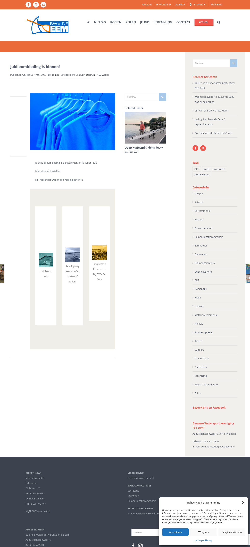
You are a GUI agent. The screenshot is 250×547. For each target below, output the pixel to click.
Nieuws (199, 323)
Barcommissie (203, 210)
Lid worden (32, 483)
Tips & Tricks (202, 358)
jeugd (206, 169)
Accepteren (175, 532)
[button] (243, 502)
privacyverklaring (203, 540)
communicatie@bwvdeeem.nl (218, 446)
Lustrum (91, 74)
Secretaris (133, 490)
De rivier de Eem (35, 498)
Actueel (199, 202)
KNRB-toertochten (36, 503)
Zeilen (198, 393)
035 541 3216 (211, 441)
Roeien (198, 341)
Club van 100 (33, 488)
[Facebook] (195, 148)
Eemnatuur (201, 245)
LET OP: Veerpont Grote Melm (211, 110)
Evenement (201, 254)
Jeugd (198, 297)
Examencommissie (205, 263)
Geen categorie (203, 271)
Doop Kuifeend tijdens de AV (144, 147)
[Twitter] (203, 148)
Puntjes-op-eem (204, 332)
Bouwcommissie (204, 228)
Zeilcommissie (201, 174)
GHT (197, 280)
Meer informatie (35, 478)
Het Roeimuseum (35, 493)
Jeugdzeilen (219, 169)
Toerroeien (201, 367)
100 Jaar (199, 193)
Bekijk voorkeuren (232, 532)
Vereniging (201, 375)
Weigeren (203, 532)
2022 (196, 169)
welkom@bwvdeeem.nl (141, 478)
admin (55, 74)
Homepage (201, 288)
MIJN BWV (31, 511)
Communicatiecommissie (209, 236)
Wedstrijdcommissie (206, 384)
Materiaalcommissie (206, 315)
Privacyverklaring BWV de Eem (145, 513)
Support (199, 349)
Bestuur (80, 74)
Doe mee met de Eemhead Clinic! (213, 133)
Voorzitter (133, 495)
